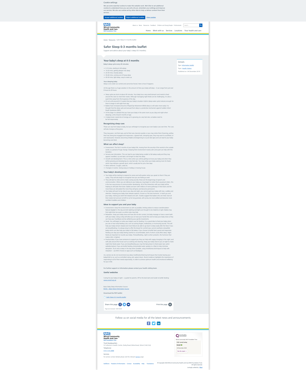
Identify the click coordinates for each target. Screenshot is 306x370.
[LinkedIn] (158, 323)
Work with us (158, 31)
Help (143, 363)
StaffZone (106, 363)
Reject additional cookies (135, 17)
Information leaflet (188, 65)
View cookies (151, 17)
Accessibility (136, 363)
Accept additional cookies (114, 17)
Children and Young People (165, 25)
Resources (146, 25)
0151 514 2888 (109, 351)
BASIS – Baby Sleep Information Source (116, 289)
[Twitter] (153, 323)
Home (148, 31)
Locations (178, 31)
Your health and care (192, 31)
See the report (181, 351)
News (140, 25)
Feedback (153, 25)
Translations (150, 363)
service (138, 357)
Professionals (177, 25)
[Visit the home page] (112, 27)
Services (169, 31)
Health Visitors (186, 68)
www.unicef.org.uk (110, 280)
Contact (129, 363)
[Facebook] (148, 323)
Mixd (200, 367)
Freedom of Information (118, 363)
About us (135, 25)
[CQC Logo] (181, 337)
